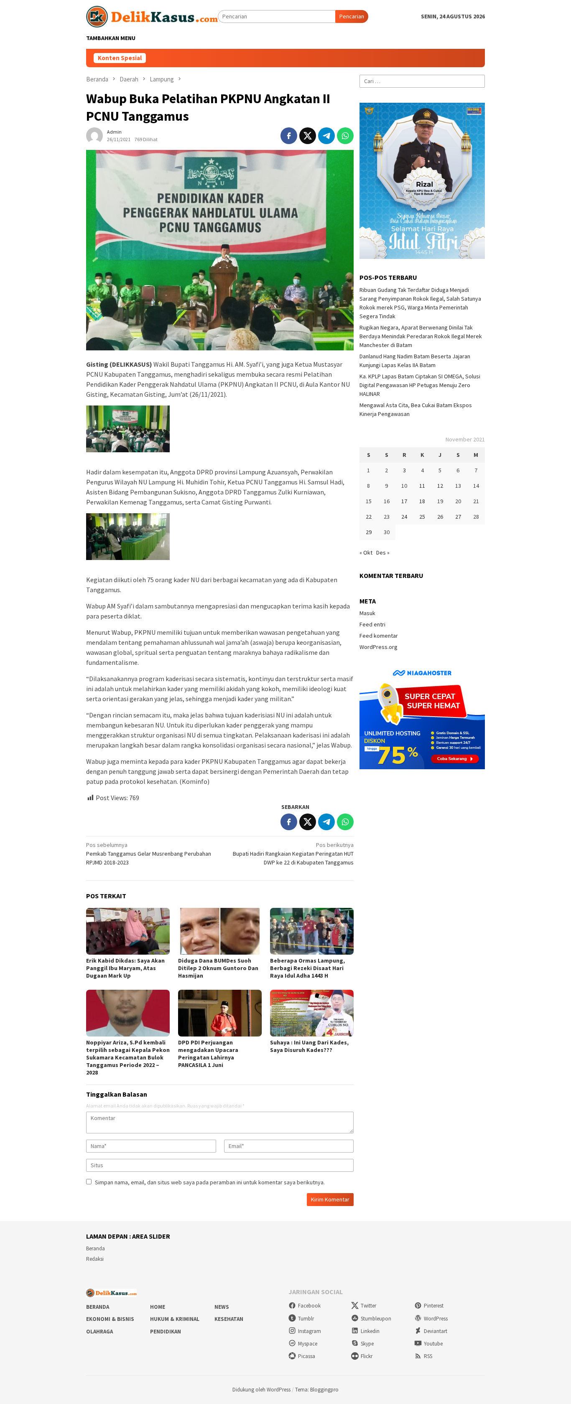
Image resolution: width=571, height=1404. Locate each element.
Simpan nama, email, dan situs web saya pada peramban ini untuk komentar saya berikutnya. (210, 1182)
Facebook (309, 1305)
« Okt (365, 552)
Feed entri (372, 624)
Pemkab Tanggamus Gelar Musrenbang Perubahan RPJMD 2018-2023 (148, 853)
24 (404, 516)
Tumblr (306, 1318)
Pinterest (434, 1305)
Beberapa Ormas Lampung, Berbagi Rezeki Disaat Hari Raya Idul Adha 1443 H (307, 968)
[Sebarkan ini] (288, 135)
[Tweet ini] (307, 135)
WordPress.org (378, 647)
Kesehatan (228, 1319)
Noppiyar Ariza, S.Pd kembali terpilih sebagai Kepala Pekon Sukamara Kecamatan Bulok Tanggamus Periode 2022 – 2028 (128, 1057)
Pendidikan (165, 1331)
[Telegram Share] (326, 135)
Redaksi (95, 1258)
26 (440, 516)
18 (422, 501)
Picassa (306, 1356)
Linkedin (370, 1331)
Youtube (433, 1343)
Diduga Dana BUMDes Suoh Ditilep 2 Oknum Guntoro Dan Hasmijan (218, 968)
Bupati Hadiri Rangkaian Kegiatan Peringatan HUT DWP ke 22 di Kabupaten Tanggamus (293, 853)
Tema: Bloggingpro (317, 1389)
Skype (367, 1343)
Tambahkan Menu (110, 38)
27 (458, 516)
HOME (157, 1306)
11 (422, 485)
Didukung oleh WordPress (261, 1389)
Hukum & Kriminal (174, 1319)
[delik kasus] (152, 16)
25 (422, 516)
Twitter (368, 1305)
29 (369, 532)
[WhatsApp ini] (345, 135)
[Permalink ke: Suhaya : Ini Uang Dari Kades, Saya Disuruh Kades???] (312, 1013)
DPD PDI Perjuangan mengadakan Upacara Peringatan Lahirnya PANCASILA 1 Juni (208, 1054)
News (221, 1306)
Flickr (366, 1356)
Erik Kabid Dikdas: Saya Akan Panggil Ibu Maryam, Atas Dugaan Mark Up (125, 968)
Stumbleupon (376, 1318)
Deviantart (435, 1331)
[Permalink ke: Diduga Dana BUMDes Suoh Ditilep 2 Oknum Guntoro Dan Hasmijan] (220, 931)
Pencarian (351, 16)
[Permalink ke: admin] (94, 135)
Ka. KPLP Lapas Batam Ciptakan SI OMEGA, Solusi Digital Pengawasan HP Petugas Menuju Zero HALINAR (419, 385)
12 (440, 485)
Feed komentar (378, 635)
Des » (383, 552)
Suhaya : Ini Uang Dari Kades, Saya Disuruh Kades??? (309, 1046)
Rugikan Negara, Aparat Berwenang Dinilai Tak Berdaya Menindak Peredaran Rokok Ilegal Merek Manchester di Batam (420, 336)
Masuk (367, 613)
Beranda (95, 1248)
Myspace (307, 1343)
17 (404, 501)
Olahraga (99, 1331)
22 (369, 516)
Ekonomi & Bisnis (110, 1319)
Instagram (309, 1331)
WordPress (436, 1318)
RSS (428, 1356)
